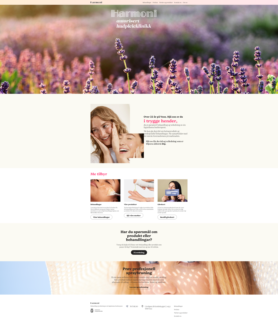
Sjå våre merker (134, 215)
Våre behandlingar (101, 217)
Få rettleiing (139, 252)
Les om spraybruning (139, 287)
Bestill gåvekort (167, 217)
